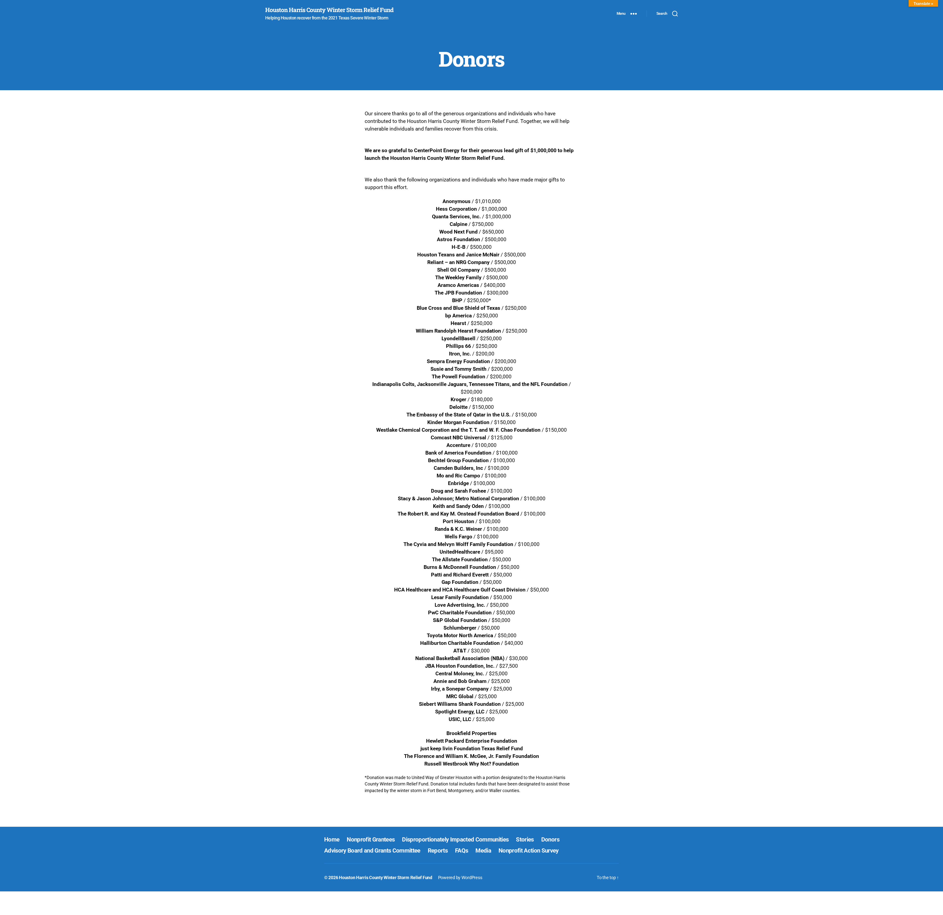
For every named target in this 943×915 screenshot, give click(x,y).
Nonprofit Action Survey (529, 850)
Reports (438, 850)
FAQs (461, 850)
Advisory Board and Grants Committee (372, 850)
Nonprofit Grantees (371, 839)
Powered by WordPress (460, 877)
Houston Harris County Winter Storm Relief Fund (329, 10)
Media (483, 850)
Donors (550, 839)
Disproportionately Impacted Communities (455, 839)
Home (331, 839)
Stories (525, 839)
